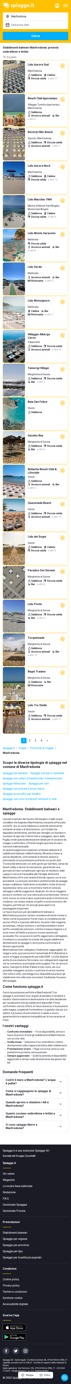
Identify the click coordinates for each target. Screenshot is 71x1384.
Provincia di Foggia (41, 748)
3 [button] (35, 740)
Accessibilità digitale (15, 1304)
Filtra (47, 1375)
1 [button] (24, 740)
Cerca (35, 36)
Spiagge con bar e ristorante (47, 773)
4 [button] (41, 740)
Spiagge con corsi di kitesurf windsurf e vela (30, 799)
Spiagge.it (9, 748)
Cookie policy (11, 1279)
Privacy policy (11, 1285)
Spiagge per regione (15, 1239)
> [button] (47, 740)
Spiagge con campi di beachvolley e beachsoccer (32, 778)
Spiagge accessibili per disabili (22, 793)
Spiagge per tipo (13, 1251)
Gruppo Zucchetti (26, 1156)
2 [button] (30, 740)
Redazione (9, 1192)
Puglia (22, 748)
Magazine (9, 1180)
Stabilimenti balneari (15, 1232)
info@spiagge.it (19, 1371)
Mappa (30, 1375)
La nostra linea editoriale (17, 1186)
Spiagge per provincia (16, 1245)
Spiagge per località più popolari (22, 1257)
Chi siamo (9, 1173)
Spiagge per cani (39, 783)
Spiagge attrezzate (14, 783)
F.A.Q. (6, 1198)
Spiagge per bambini (15, 773)
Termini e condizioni (15, 1291)
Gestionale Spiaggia (15, 1204)
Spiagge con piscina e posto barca (23, 788)
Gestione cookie (12, 1298)
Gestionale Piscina (14, 1210)
